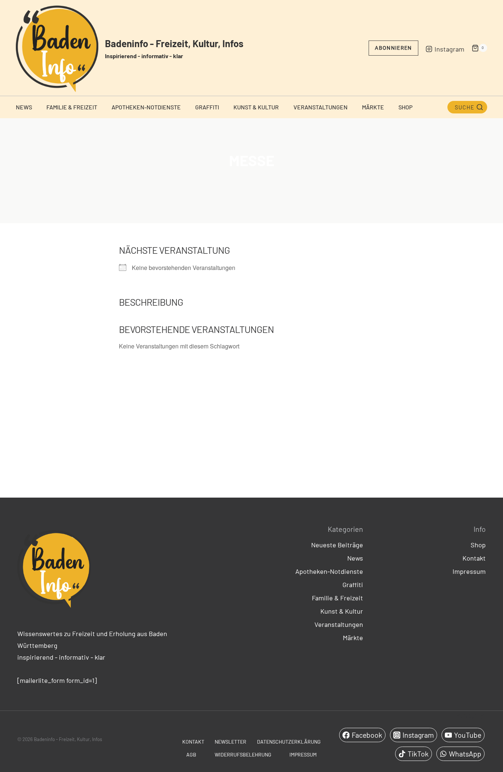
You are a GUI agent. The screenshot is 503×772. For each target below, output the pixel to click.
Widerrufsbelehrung (243, 754)
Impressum (469, 571)
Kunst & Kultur (256, 106)
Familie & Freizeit (71, 106)
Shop (405, 106)
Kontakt (474, 558)
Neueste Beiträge (337, 545)
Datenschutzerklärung (289, 741)
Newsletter (230, 741)
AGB (191, 754)
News (24, 106)
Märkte (373, 106)
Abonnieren (393, 48)
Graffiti (207, 106)
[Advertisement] (251, 423)
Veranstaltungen (320, 106)
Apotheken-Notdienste (146, 106)
